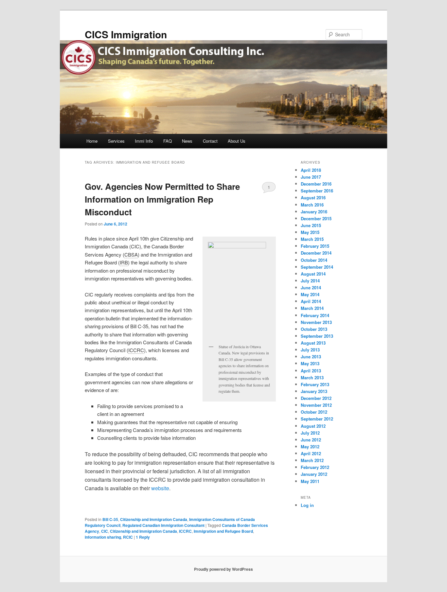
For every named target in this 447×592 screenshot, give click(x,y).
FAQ (167, 141)
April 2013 (311, 371)
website (160, 488)
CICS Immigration (126, 34)
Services (116, 141)
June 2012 (311, 440)
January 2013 (314, 391)
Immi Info (144, 141)
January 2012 (314, 474)
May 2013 (310, 363)
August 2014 (313, 274)
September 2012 (317, 419)
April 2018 (311, 170)
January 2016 (314, 211)
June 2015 (311, 225)
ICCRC (185, 531)
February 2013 (315, 384)
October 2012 (314, 412)
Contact (210, 141)
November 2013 (316, 322)
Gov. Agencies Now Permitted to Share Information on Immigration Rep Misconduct (162, 199)
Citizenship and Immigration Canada (153, 519)
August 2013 (313, 343)
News (187, 141)
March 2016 (312, 205)
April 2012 (311, 453)
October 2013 (314, 329)
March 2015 (312, 239)
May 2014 (310, 294)
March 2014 (312, 308)
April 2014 (311, 301)
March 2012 (312, 460)
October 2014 (314, 260)
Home (92, 141)
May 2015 (310, 232)
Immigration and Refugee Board (223, 531)
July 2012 (310, 433)
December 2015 (316, 218)
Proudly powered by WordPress (223, 569)
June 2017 (311, 177)
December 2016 (316, 184)
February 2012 (315, 467)
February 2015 (315, 246)
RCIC (128, 537)
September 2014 (317, 267)
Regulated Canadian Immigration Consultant (163, 525)
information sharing (103, 537)
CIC (104, 531)
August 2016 (313, 197)
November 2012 (316, 405)
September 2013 (317, 336)
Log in (307, 505)
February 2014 (315, 315)
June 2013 (311, 356)
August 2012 (313, 426)
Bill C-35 (110, 519)
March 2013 (312, 377)
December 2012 (316, 398)
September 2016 (317, 191)
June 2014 (311, 287)
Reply (143, 537)
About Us (236, 141)
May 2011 (310, 481)
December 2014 (316, 253)
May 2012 (310, 446)
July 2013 (310, 350)
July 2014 (310, 281)
